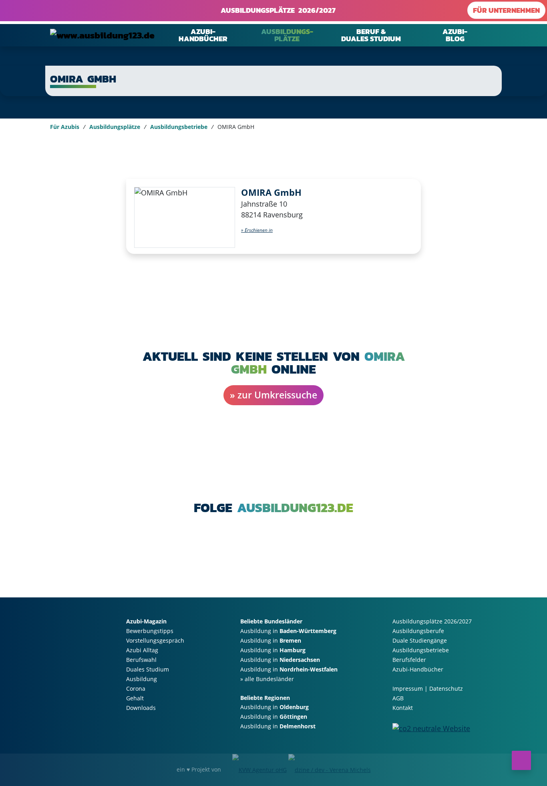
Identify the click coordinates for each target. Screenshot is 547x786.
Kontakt (402, 708)
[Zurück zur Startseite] (102, 35)
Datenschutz (446, 688)
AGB (398, 698)
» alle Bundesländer (267, 679)
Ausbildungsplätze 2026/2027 (276, 10)
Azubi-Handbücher (417, 669)
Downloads (141, 708)
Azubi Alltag (142, 650)
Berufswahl (141, 659)
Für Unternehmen (506, 10)
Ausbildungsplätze (114, 127)
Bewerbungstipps (149, 631)
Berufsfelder (409, 659)
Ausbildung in (288, 631)
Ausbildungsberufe (418, 631)
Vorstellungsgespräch (155, 640)
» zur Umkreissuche (273, 395)
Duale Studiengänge (419, 640)
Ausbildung (141, 679)
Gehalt (135, 698)
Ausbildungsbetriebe (178, 127)
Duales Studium (147, 669)
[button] (257, 230)
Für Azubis (64, 127)
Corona (135, 688)
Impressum (407, 688)
